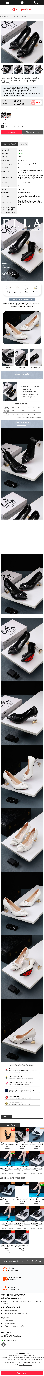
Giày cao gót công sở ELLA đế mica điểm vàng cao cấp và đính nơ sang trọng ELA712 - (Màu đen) (22, 80)
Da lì (19, 186)
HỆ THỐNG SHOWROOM (11, 1298)
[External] (7, 1139)
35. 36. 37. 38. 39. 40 (24, 182)
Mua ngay (11, 132)
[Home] (22, 9)
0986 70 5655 (16, 1362)
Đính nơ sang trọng (24, 192)
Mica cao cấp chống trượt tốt (27, 164)
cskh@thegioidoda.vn (25, 1365)
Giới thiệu (6, 1332)
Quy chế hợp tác (8, 1321)
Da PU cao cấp (22, 160)
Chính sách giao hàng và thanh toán (15, 1313)
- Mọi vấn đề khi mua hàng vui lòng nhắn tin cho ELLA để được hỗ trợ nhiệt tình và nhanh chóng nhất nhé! (30, 177)
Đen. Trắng (21, 189)
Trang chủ (5, 16)
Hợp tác (5, 1318)
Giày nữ (23, 16)
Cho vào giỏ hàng (32, 132)
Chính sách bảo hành (10, 1310)
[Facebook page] (3, 1344)
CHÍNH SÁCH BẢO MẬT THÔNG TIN (15, 1326)
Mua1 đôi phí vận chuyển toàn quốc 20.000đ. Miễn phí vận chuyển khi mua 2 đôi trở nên (30, 202)
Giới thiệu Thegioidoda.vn (13, 1295)
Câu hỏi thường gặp (11, 1307)
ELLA (19, 157)
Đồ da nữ (15, 16)
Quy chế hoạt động (9, 1323)
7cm (19, 167)
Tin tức (4, 1334)
